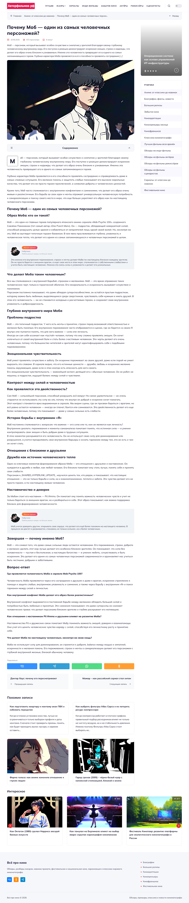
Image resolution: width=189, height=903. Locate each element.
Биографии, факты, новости (159, 98)
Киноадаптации (152, 118)
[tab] (145, 71)
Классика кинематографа (157, 137)
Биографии (148, 862)
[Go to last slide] (10, 826)
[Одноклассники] (16, 879)
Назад (175, 16)
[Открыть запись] (37, 718)
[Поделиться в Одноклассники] (119, 666)
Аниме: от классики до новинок (160, 92)
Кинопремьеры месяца (156, 124)
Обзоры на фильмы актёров (159, 157)
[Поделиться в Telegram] (54, 666)
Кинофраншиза (152, 131)
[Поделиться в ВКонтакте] (22, 666)
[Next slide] (176, 70)
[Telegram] (22, 879)
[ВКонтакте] (9, 879)
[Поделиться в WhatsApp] (87, 666)
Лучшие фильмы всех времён (159, 144)
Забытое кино (151, 111)
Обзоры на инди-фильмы (157, 150)
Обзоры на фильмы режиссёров (161, 163)
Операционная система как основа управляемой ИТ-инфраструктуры (159, 59)
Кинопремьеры (150, 876)
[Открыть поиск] (169, 5)
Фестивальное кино (154, 190)
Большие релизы (153, 105)
